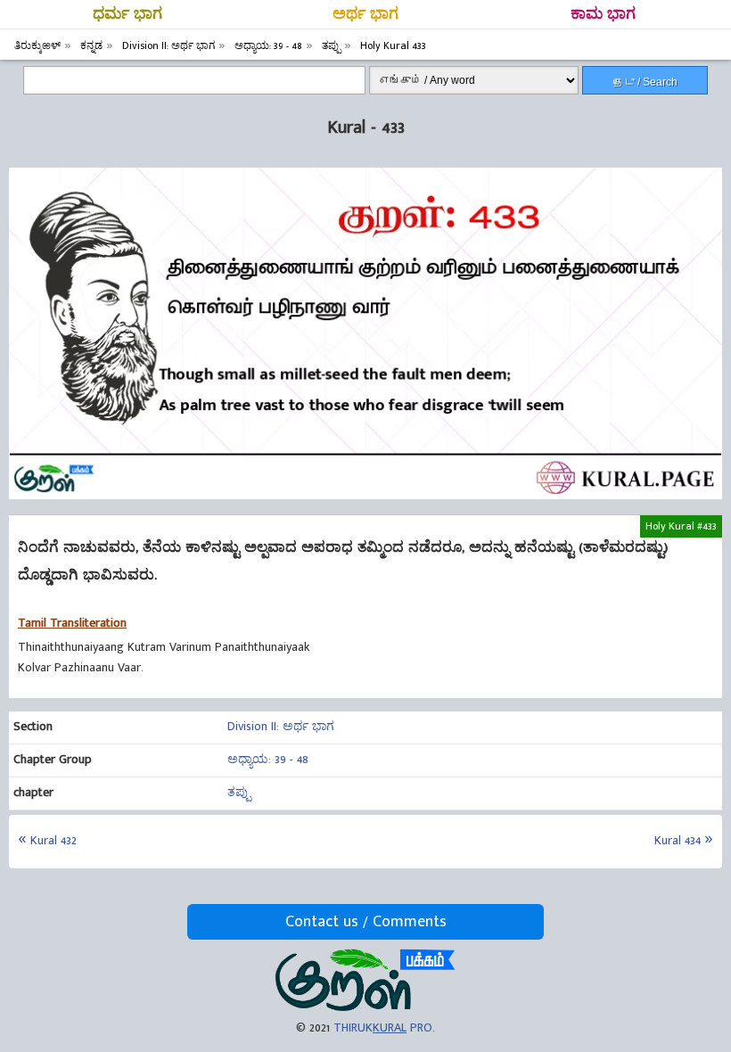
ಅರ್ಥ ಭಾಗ (365, 14)
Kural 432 (53, 840)
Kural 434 (677, 840)
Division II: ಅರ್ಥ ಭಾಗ (280, 726)
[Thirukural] (365, 1007)
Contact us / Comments (366, 921)
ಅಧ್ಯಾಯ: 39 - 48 (267, 759)
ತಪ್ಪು (239, 792)
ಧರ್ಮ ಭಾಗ (127, 14)
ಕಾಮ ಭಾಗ (603, 14)
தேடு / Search (645, 82)
